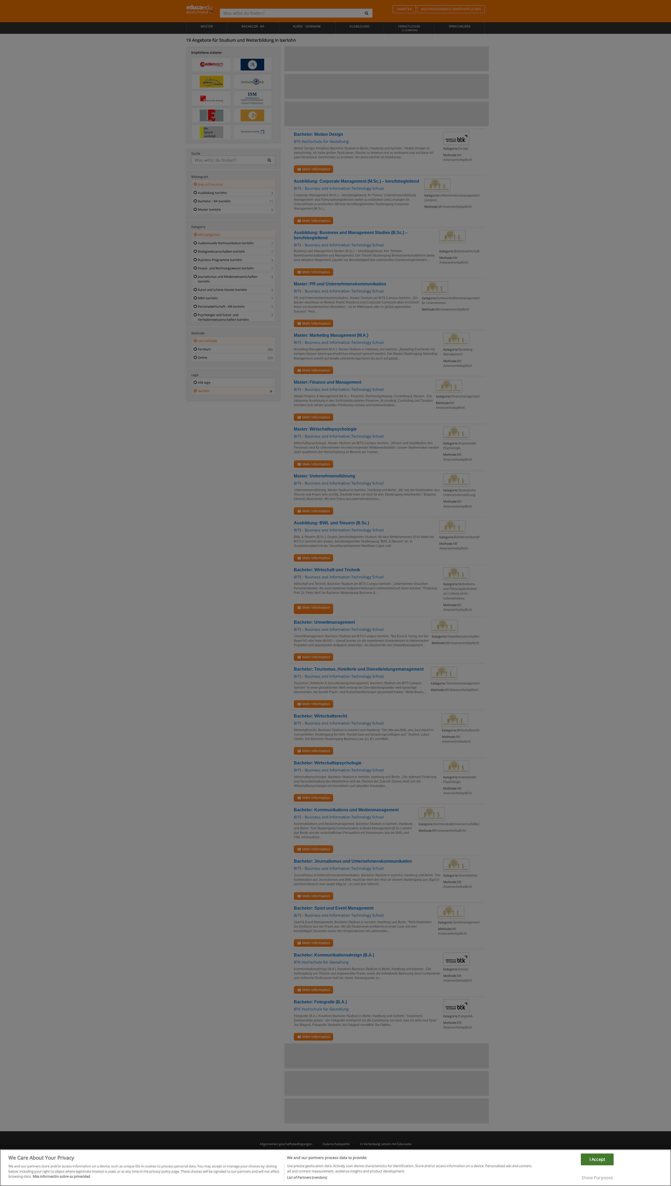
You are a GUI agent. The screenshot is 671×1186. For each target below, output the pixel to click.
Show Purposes (597, 1177)
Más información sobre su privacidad (61, 1176)
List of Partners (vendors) (307, 1177)
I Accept (597, 1159)
